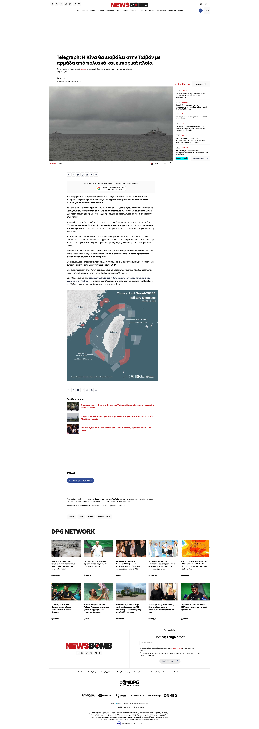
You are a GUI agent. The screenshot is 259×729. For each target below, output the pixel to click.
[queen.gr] (121, 696)
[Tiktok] (70, 4)
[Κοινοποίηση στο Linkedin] (87, 174)
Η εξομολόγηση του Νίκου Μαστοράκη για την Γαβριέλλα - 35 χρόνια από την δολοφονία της (190, 95)
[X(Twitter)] (57, 4)
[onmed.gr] (170, 696)
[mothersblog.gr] (154, 696)
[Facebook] (52, 4)
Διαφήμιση (177, 672)
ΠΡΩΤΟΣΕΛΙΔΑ (161, 10)
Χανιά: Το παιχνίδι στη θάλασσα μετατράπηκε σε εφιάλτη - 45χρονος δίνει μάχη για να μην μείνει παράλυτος (190, 140)
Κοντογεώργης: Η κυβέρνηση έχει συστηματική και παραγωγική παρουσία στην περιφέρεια (192, 152)
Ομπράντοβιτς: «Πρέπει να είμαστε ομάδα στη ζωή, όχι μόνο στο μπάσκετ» (95, 564)
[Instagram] (66, 4)
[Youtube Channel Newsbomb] (75, 4)
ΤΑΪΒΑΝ (71, 516)
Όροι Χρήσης (92, 672)
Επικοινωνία (167, 672)
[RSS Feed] (79, 4)
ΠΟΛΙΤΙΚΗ (101, 10)
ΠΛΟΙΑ (90, 516)
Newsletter (84, 505)
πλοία (83, 69)
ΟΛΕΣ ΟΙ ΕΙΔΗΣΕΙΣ (82, 10)
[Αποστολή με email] (96, 174)
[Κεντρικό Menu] (207, 10)
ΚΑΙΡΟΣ (151, 10)
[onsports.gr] (104, 696)
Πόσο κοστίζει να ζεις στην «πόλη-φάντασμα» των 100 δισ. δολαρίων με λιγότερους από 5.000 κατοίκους (128, 608)
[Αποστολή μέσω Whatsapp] (82, 174)
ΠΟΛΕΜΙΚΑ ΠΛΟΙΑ (104, 516)
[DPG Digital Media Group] (129, 683)
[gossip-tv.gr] (88, 696)
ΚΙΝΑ (81, 516)
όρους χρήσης (177, 648)
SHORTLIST (172, 10)
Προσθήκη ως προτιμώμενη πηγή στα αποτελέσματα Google (112, 188)
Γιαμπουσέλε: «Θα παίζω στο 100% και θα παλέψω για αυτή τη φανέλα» (194, 607)
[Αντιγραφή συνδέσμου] (165, 163)
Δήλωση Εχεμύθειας (105, 672)
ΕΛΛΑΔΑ (93, 10)
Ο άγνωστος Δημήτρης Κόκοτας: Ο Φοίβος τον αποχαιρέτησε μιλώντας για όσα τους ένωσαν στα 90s (128, 565)
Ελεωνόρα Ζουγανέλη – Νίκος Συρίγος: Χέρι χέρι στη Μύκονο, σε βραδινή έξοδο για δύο (161, 608)
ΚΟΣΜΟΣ (125, 10)
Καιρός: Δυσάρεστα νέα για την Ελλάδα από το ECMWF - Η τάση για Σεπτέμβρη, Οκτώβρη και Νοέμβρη (194, 565)
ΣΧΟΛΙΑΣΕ (157, 163)
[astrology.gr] (137, 696)
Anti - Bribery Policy (153, 672)
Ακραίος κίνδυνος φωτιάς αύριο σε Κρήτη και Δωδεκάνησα (192, 118)
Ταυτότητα (81, 672)
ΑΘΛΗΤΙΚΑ (134, 10)
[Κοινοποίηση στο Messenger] (78, 174)
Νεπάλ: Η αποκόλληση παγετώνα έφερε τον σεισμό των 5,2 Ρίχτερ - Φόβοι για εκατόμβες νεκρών (63, 565)
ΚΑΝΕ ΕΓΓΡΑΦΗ (168, 661)
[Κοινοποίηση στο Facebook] (69, 174)
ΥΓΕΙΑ (118, 10)
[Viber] (61, 4)
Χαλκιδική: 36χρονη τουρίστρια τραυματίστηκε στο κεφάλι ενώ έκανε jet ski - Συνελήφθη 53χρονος (192, 107)
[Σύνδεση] (200, 10)
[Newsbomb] (89, 646)
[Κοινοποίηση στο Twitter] (73, 174)
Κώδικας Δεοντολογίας (122, 672)
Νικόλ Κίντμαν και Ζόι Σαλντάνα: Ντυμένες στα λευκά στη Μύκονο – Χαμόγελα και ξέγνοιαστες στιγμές (162, 565)
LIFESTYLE (143, 10)
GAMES (180, 10)
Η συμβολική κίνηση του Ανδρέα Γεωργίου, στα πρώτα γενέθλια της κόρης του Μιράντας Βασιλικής (96, 608)
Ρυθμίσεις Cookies (138, 672)
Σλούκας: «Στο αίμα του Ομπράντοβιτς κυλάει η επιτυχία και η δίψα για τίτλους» (61, 608)
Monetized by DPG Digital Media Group (136, 703)
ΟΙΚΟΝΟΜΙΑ (110, 10)
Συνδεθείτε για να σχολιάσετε (80, 480)
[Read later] (170, 163)
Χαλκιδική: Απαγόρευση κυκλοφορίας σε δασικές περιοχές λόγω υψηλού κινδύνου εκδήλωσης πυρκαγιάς (190, 129)
